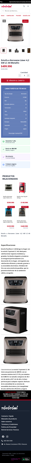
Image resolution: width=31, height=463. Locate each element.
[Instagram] (7, 436)
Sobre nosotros (6, 421)
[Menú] (28, 6)
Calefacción (10, 15)
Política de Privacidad (8, 427)
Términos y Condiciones (9, 424)
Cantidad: (24, 72)
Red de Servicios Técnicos (10, 430)
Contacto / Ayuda (7, 416)
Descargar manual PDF (15, 133)
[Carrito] (23, 6)
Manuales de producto (9, 419)
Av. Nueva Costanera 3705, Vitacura (15, 444)
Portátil (18, 15)
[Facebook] (3, 436)
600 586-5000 (8, 441)
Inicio (2, 15)
